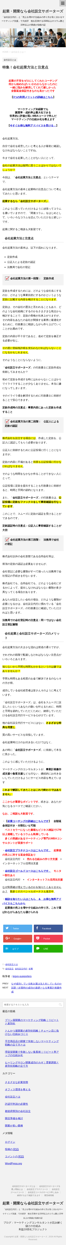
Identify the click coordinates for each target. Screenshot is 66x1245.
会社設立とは (11, 964)
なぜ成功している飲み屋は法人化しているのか (36, 983)
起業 (31, 969)
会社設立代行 (21, 969)
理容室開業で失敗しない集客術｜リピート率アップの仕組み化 (32, 1054)
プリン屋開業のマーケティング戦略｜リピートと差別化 (32, 1022)
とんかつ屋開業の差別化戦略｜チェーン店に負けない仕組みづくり (32, 1032)
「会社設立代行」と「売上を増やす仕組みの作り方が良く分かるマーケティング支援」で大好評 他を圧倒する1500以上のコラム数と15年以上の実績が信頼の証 (33, 1213)
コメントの (14, 1156)
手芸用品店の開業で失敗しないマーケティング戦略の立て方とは (32, 1043)
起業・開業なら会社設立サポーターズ (33, 11)
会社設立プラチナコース (37, 1189)
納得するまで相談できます (28, 1195)
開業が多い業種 (14, 1125)
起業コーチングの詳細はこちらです (28, 821)
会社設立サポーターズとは (23, 1186)
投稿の (12, 1149)
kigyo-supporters (22, 976)
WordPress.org (13, 1163)
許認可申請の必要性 (16, 1104)
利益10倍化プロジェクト (33, 1229)
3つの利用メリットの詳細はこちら (33, 97)
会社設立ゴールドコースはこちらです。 (28, 871)
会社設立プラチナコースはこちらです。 (28, 850)
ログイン (10, 1142)
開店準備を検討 (14, 1118)
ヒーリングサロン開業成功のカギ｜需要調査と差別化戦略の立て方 (32, 1064)
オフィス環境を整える (18, 1089)
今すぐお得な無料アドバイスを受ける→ (33, 125)
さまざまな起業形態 (16, 1082)
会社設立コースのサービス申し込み (43, 1192)
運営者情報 (49, 1195)
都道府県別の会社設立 (18, 1111)
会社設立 (9, 969)
